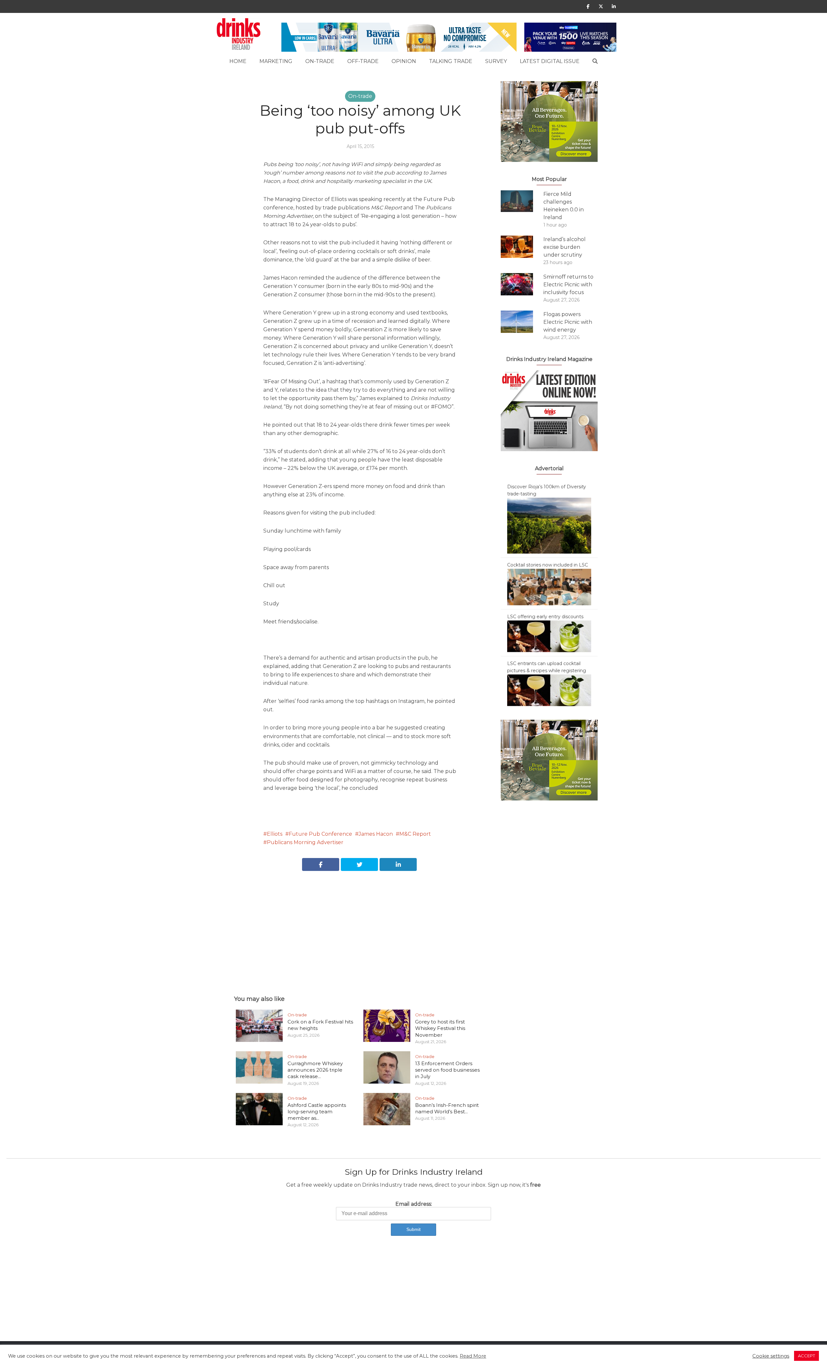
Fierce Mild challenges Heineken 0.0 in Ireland (563, 205)
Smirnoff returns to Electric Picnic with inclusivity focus (568, 284)
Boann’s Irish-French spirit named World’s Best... (447, 1108)
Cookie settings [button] (770, 1356)
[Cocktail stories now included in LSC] (549, 586)
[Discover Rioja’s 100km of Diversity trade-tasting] (549, 525)
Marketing (275, 61)
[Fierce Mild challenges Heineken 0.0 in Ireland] (522, 201)
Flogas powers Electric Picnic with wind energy (567, 322)
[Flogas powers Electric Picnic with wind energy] (522, 322)
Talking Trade (450, 61)
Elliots (274, 834)
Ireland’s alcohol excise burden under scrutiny (564, 247)
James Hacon (376, 834)
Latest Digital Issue (550, 61)
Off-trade (363, 61)
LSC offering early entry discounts (545, 617)
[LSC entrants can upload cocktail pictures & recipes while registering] (549, 690)
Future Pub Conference (320, 834)
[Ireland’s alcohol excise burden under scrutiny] (522, 247)
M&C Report (415, 834)
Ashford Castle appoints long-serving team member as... (317, 1111)
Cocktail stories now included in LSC (547, 565)
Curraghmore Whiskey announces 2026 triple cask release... (315, 1070)
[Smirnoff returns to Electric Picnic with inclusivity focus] (522, 284)
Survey (496, 61)
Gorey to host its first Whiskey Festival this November (440, 1028)
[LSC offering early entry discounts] (549, 636)
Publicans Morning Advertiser (305, 842)
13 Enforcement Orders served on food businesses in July (447, 1070)
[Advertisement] (360, 926)
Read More (473, 1356)
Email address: (413, 1204)
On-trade (319, 61)
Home (237, 61)
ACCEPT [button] (806, 1355)
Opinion (404, 61)
